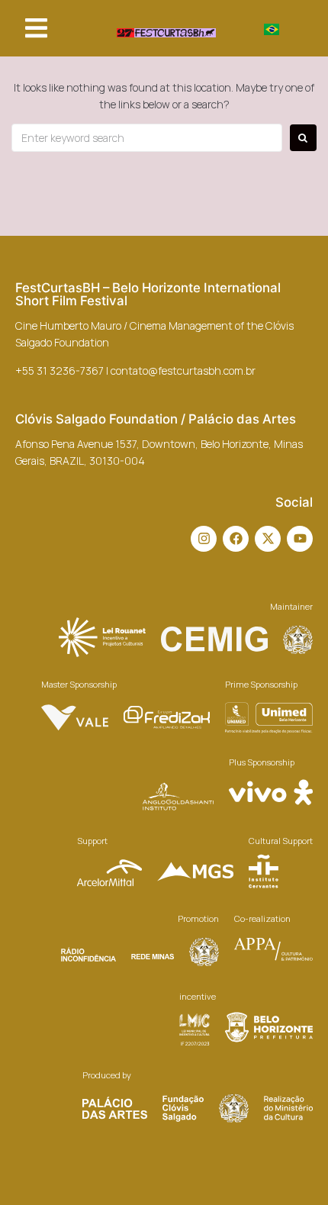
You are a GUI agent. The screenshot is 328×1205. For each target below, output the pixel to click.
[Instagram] (204, 539)
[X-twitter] (268, 539)
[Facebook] (236, 539)
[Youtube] (300, 539)
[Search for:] (146, 138)
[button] (36, 28)
